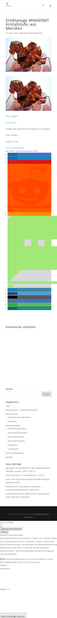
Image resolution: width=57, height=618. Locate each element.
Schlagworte (13, 449)
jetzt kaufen (11, 122)
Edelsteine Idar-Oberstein (31, 33)
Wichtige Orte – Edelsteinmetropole (21, 410)
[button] (12, 154)
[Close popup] (1, 525)
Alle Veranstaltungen (17, 428)
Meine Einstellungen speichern (13, 616)
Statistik (4, 532)
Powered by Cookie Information (14, 613)
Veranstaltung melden (17, 432)
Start (8, 406)
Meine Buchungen (16, 437)
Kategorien (12, 445)
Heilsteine (12, 421)
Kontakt (9, 457)
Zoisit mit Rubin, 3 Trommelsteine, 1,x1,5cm (25, 475)
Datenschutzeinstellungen (11, 529)
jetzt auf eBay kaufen (15, 148)
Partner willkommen (15, 453)
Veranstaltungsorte (16, 441)
